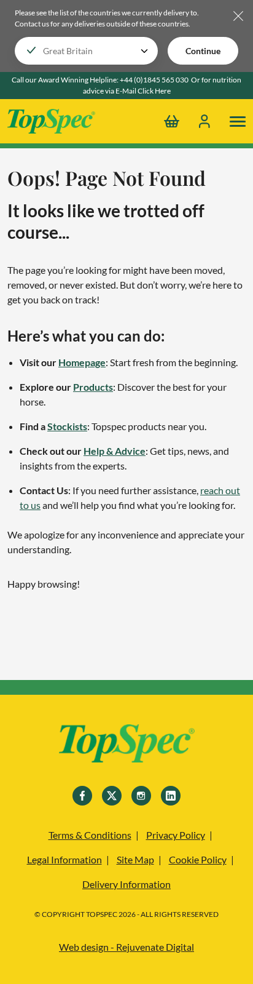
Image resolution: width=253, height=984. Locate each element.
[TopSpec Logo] (51, 121)
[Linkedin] (171, 796)
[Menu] (238, 121)
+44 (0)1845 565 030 (154, 79)
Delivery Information (126, 884)
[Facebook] (82, 796)
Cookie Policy (198, 859)
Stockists (67, 426)
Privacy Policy (175, 835)
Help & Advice (115, 451)
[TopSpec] (127, 745)
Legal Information (64, 859)
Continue (202, 51)
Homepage (82, 362)
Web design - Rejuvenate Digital (126, 947)
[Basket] (171, 121)
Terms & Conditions (90, 835)
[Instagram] (141, 796)
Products (93, 387)
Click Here (154, 90)
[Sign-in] (204, 121)
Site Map (135, 859)
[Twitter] (112, 796)
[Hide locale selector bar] (238, 17)
